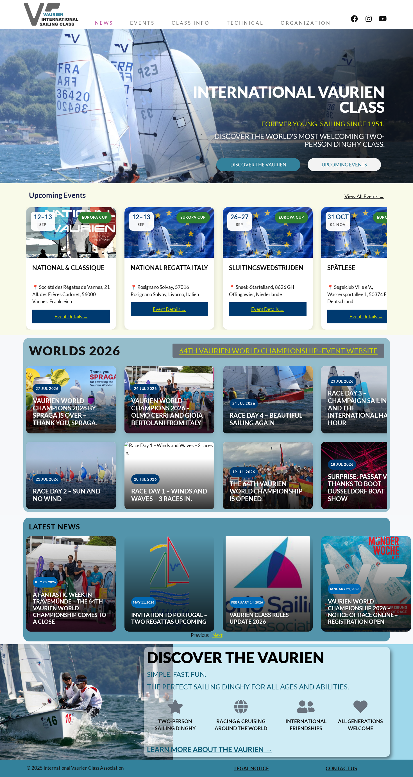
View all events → (364, 196)
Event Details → (71, 316)
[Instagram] (369, 19)
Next (217, 635)
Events (142, 23)
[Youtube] (383, 19)
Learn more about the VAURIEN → (209, 749)
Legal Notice (251, 768)
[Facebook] (355, 19)
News (104, 23)
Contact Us (341, 768)
